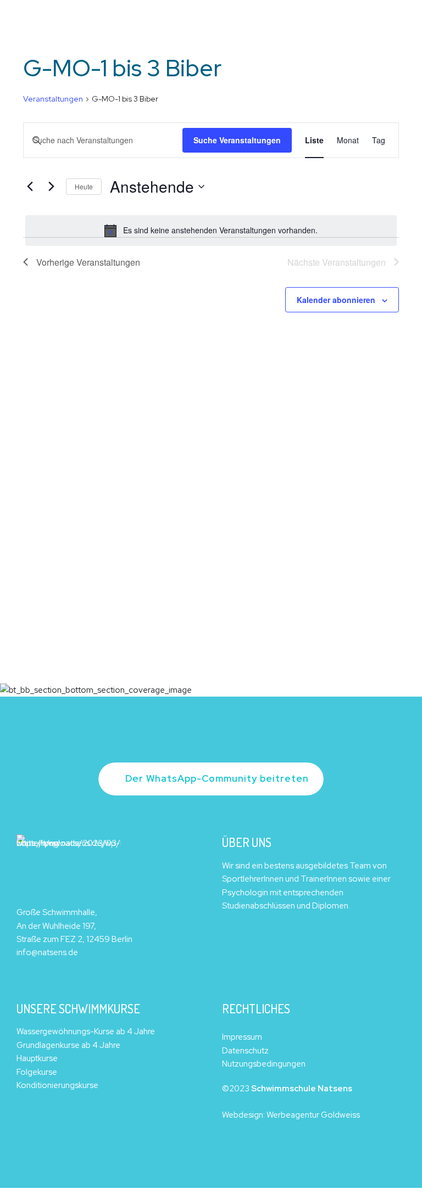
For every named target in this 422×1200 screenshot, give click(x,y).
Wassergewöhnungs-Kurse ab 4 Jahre (85, 1031)
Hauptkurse (37, 1058)
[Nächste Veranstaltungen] (51, 186)
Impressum (242, 1036)
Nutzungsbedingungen (264, 1063)
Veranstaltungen (53, 99)
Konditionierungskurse (57, 1085)
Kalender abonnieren (336, 299)
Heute (84, 186)
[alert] (211, 230)
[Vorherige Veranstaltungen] (29, 186)
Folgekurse (36, 1072)
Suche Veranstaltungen (237, 139)
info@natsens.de (47, 952)
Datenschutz (245, 1050)
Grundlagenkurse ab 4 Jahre (68, 1045)
